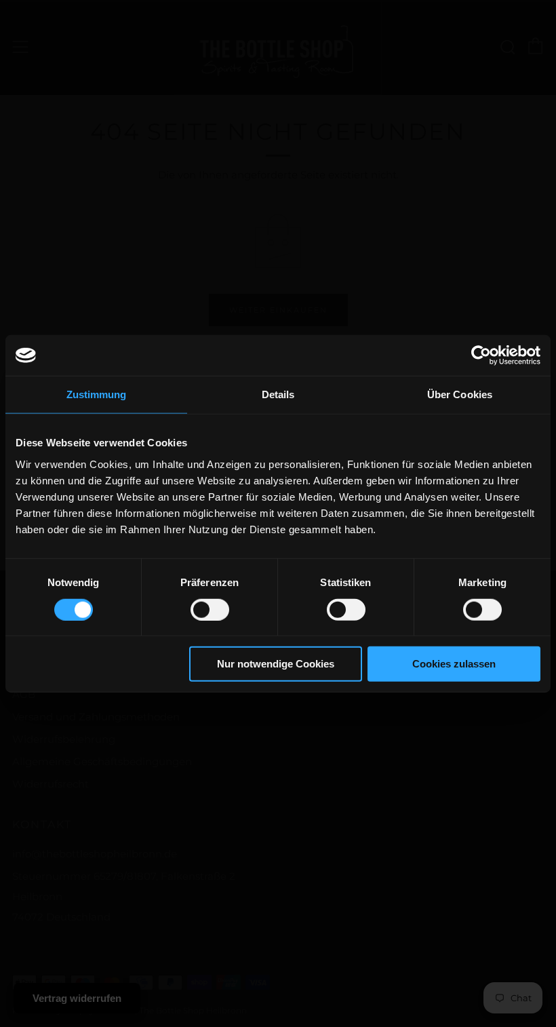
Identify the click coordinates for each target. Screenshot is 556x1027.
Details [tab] (278, 394)
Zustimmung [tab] (96, 394)
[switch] (210, 610)
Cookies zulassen (454, 664)
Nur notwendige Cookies (275, 664)
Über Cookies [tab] (459, 394)
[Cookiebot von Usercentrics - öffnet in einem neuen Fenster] (481, 355)
